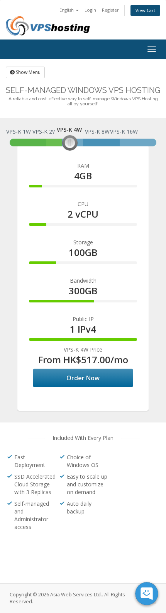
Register (110, 10)
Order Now (83, 378)
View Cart (145, 10)
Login (90, 10)
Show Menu (28, 72)
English (67, 10)
